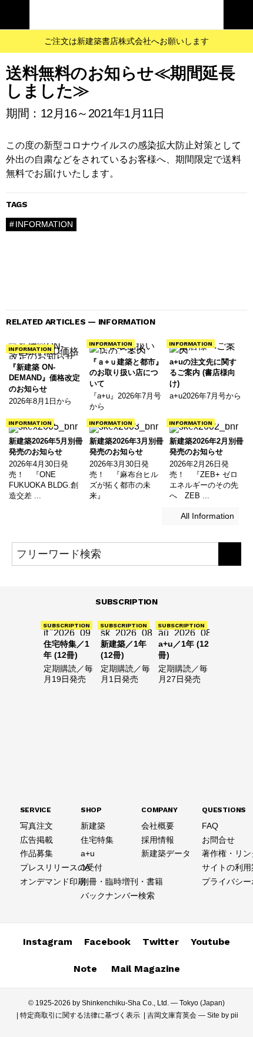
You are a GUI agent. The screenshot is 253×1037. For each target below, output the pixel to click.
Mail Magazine (145, 968)
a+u (88, 853)
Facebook (107, 941)
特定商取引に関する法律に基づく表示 (80, 1015)
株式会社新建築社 (126, 14)
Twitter (160, 941)
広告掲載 (36, 840)
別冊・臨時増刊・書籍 (122, 881)
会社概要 (157, 825)
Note (85, 968)
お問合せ (218, 840)
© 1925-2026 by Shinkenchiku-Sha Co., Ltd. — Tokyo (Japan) (126, 1003)
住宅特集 (97, 840)
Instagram (47, 941)
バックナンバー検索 (118, 895)
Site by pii (222, 1015)
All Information (206, 516)
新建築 (93, 825)
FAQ (210, 825)
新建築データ (166, 853)
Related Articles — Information (80, 321)
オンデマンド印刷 (53, 881)
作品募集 (36, 853)
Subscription (126, 601)
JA (85, 867)
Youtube (210, 941)
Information (44, 224)
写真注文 (36, 825)
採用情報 (157, 840)
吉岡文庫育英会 (172, 1015)
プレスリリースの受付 (61, 867)
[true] (229, 554)
